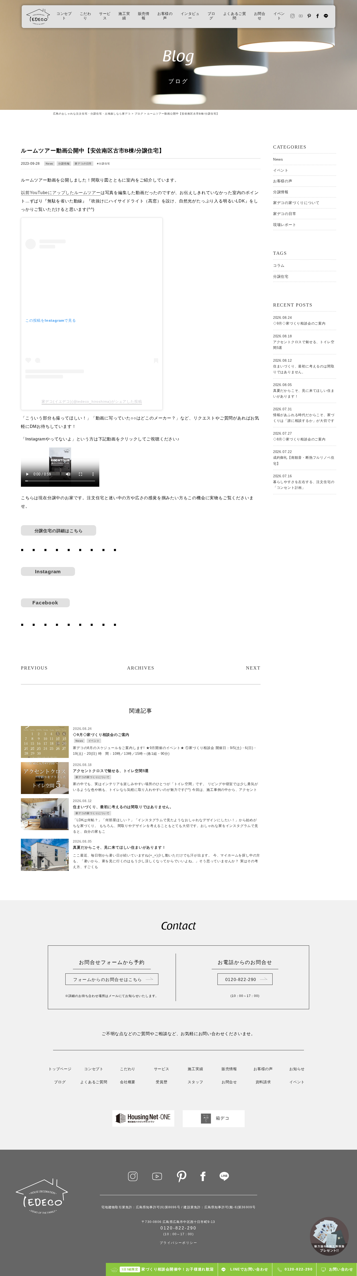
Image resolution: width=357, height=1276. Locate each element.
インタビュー (190, 16)
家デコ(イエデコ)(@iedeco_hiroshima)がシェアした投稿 (92, 401)
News (49, 163)
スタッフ (195, 1082)
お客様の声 (164, 16)
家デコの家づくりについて (296, 203)
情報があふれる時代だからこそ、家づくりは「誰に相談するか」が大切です (304, 415)
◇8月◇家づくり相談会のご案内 (299, 436)
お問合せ (260, 16)
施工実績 (124, 16)
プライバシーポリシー (178, 1243)
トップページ (59, 1069)
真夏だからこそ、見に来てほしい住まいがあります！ (304, 390)
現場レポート (284, 225)
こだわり (85, 16)
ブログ (211, 16)
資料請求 (263, 1082)
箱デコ (223, 1118)
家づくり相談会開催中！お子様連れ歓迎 (168, 1269)
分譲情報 (64, 163)
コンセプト (64, 16)
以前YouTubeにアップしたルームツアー (61, 192)
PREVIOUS (34, 668)
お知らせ (297, 1069)
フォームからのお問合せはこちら (107, 979)
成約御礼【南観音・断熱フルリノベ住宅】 (304, 457)
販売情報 (143, 16)
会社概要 (127, 1082)
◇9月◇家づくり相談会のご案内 (299, 320)
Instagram (50, 571)
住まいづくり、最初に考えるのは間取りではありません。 (304, 366)
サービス (105, 16)
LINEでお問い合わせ (249, 1269)
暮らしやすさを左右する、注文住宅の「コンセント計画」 (304, 482)
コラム (279, 265)
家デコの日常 (83, 163)
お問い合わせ (341, 1269)
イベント (279, 16)
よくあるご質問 (234, 16)
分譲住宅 (104, 163)
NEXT (253, 668)
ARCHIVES (140, 668)
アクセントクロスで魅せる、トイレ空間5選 (304, 342)
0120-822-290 (240, 979)
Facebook (45, 602)
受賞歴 (161, 1082)
